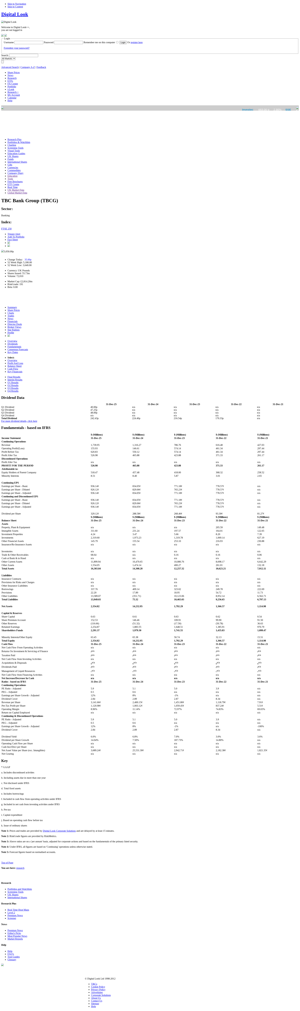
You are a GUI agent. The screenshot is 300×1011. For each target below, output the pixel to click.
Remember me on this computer (99, 42)
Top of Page (7, 862)
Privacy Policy (98, 989)
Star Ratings (14, 329)
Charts (11, 313)
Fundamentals (14, 346)
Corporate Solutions (101, 995)
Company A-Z (27, 67)
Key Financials (15, 371)
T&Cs (94, 984)
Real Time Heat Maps (18, 909)
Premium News (15, 915)
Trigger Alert (14, 234)
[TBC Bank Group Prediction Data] (9, 335)
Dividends (13, 344)
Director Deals (15, 324)
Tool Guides (14, 956)
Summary (12, 307)
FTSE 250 (6, 228)
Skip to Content (15, 6)
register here (137, 42)
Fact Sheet (13, 239)
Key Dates (13, 352)
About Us (96, 998)
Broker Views (14, 327)
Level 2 (11, 912)
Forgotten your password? (17, 48)
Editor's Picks (14, 933)
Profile (11, 332)
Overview (12, 341)
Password (48, 42)
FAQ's (11, 954)
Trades (11, 315)
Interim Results (15, 379)
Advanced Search (10, 67)
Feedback (41, 67)
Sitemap (95, 1003)
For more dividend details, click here (19, 421)
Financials (13, 321)
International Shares (17, 897)
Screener (12, 918)
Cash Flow (13, 368)
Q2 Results (13, 385)
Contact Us (96, 1000)
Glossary (12, 959)
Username (9, 42)
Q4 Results (13, 391)
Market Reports (15, 939)
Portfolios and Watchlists (20, 889)
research (20, 868)
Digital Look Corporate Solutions (59, 831)
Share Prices (14, 310)
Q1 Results (13, 382)
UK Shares (13, 894)
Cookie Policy (98, 986)
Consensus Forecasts (18, 349)
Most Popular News (17, 936)
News (10, 318)
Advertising (97, 992)
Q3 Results (13, 388)
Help (10, 951)
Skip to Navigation (17, 3)
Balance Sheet (15, 366)
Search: (5, 55)
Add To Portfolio (16, 236)
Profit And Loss (15, 363)
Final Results (14, 377)
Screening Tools (15, 892)
